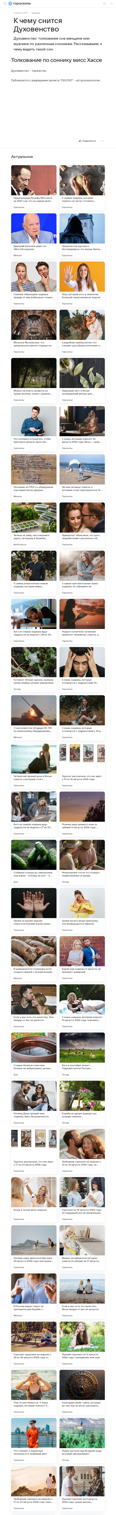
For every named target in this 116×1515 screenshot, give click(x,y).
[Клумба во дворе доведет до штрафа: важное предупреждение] (82, 1103)
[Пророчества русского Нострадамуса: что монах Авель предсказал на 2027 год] (82, 236)
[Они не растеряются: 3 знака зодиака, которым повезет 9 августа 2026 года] (33, 1392)
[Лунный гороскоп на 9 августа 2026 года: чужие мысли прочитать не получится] (82, 1488)
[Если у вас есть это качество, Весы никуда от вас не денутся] (82, 1296)
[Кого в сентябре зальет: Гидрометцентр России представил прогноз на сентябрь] (82, 1055)
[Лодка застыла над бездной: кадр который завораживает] (82, 1440)
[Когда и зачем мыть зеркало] (33, 1199)
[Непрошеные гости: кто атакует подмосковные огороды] (82, 862)
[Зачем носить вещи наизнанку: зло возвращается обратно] (82, 910)
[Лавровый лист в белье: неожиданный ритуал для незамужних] (82, 380)
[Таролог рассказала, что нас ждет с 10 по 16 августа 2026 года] (82, 766)
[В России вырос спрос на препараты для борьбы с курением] (33, 1296)
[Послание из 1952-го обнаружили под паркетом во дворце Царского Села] (33, 476)
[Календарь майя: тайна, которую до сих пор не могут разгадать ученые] (82, 1392)
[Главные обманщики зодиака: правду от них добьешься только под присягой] (33, 284)
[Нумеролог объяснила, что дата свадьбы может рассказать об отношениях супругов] (82, 525)
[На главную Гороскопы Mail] (21, 3)
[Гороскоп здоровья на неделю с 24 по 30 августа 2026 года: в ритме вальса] (33, 1344)
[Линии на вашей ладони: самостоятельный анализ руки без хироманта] (33, 910)
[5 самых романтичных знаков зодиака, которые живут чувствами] (33, 573)
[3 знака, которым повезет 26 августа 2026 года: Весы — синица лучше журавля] (82, 428)
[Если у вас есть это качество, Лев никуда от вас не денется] (33, 1007)
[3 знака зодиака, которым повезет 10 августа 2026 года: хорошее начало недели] (82, 1007)
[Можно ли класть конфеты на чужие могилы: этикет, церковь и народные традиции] (33, 380)
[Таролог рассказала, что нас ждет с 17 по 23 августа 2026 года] (33, 1151)
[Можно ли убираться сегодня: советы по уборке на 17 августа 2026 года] (82, 1247)
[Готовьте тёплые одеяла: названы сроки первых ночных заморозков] (33, 669)
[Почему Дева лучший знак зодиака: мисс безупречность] (33, 1103)
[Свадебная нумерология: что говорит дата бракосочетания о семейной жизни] (82, 332)
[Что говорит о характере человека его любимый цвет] (33, 1440)
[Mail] (10, 3)
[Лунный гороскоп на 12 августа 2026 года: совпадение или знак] (82, 1344)
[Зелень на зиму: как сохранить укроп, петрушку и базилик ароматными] (33, 525)
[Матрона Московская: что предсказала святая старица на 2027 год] (33, 332)
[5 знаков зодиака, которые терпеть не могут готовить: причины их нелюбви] (82, 187)
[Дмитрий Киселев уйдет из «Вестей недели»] (33, 236)
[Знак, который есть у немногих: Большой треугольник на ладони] (82, 284)
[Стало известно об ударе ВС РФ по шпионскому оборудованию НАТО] (33, 717)
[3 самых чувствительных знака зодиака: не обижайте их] (82, 573)
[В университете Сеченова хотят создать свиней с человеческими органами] (33, 958)
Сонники (36, 13)
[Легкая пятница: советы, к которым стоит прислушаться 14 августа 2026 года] (82, 476)
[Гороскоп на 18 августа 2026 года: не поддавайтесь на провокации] (82, 1199)
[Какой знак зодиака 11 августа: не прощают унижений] (82, 958)
